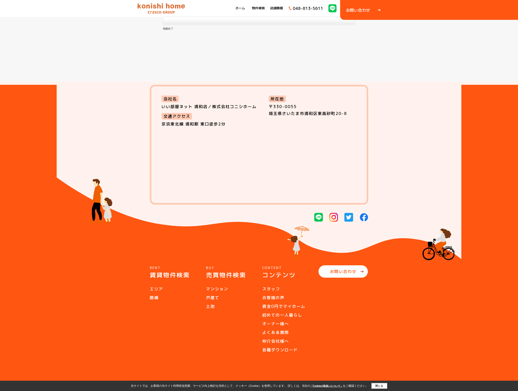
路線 (154, 297)
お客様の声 (273, 297)
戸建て (212, 297)
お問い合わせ (343, 271)
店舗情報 (276, 8)
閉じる (379, 385)
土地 (210, 306)
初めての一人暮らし (282, 315)
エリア (156, 289)
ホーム (240, 8)
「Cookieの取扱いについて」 (326, 386)
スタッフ (271, 289)
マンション (217, 289)
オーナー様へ (275, 323)
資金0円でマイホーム (283, 306)
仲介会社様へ (275, 341)
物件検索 (258, 8)
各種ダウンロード (280, 350)
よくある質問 (275, 332)
